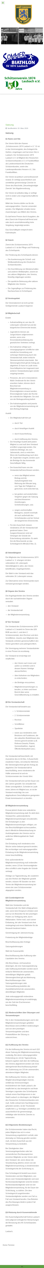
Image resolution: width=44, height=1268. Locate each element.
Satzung (10, 125)
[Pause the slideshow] (36, 36)
